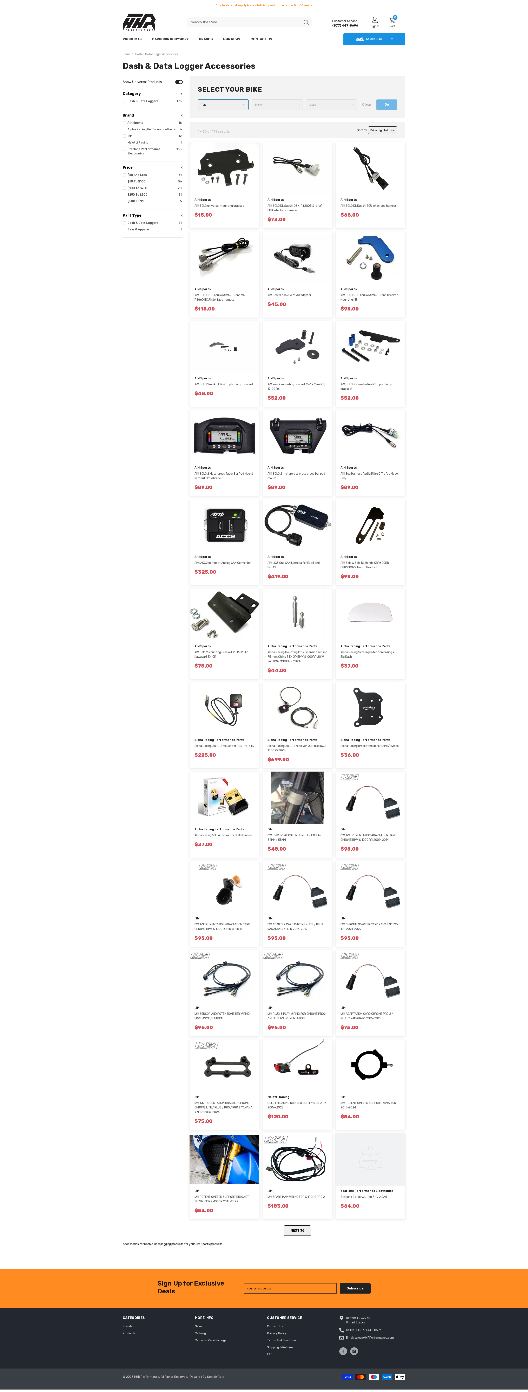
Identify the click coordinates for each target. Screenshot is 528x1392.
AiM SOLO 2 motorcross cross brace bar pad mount (296, 476)
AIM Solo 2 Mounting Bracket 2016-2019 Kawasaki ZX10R (221, 654)
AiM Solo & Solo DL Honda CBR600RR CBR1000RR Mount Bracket (365, 565)
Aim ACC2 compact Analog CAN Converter (222, 563)
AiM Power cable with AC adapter (289, 295)
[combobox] (244, 22)
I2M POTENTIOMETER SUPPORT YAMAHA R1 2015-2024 (369, 1105)
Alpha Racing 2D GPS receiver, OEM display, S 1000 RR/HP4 (297, 748)
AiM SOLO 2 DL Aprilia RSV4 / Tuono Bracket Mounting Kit (369, 297)
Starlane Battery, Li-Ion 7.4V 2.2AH (364, 1197)
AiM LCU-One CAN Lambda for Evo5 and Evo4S (294, 565)
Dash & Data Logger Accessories (156, 54)
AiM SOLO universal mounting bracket (219, 206)
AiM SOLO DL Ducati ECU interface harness (369, 206)
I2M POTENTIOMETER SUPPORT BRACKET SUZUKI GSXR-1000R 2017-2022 (221, 1199)
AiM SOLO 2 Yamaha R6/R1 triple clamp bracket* (366, 387)
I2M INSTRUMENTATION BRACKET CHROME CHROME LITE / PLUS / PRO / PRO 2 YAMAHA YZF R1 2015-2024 (223, 1107)
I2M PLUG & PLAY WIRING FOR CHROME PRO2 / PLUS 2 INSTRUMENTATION (297, 1016)
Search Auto (215, 1377)
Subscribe (355, 1288)
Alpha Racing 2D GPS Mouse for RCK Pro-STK (224, 746)
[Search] (249, 22)
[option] (264, 5)
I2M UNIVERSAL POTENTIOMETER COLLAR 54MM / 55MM (295, 838)
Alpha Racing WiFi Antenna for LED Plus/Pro (223, 835)
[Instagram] (354, 1351)
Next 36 (297, 1230)
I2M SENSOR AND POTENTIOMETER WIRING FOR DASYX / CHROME (222, 1016)
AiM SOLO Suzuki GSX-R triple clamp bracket (223, 384)
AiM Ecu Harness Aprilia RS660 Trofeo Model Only (369, 476)
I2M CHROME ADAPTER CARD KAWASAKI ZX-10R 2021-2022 (369, 927)
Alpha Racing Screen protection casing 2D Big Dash (368, 654)
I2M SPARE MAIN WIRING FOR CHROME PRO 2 (296, 1197)
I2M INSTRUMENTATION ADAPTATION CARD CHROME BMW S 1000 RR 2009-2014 (368, 838)
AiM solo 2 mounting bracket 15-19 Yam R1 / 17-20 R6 (297, 387)
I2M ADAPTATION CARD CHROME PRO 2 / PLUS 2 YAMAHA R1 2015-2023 (367, 1016)
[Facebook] (343, 1351)
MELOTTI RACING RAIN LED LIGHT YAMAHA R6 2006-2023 (297, 1105)
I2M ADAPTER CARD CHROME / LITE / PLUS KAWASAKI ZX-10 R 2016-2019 (295, 927)
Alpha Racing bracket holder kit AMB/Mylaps (370, 746)
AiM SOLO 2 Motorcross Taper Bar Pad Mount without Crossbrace (223, 476)
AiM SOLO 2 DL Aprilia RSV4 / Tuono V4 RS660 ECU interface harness (219, 297)
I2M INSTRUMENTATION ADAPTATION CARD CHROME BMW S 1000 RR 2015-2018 (222, 927)
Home (127, 54)
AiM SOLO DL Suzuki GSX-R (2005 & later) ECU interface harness (295, 208)
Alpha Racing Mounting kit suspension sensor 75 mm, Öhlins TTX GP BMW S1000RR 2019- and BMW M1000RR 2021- (297, 656)
